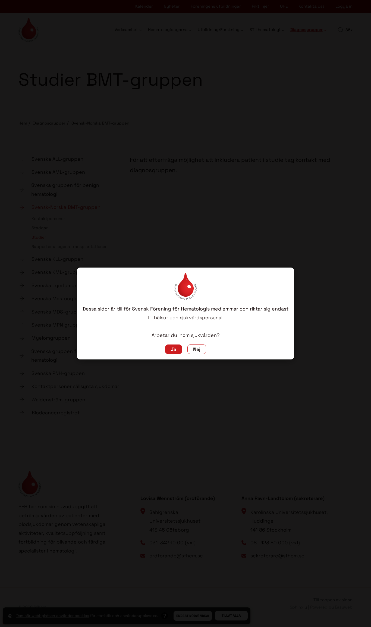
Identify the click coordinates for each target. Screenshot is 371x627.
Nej (196, 349)
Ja (173, 349)
